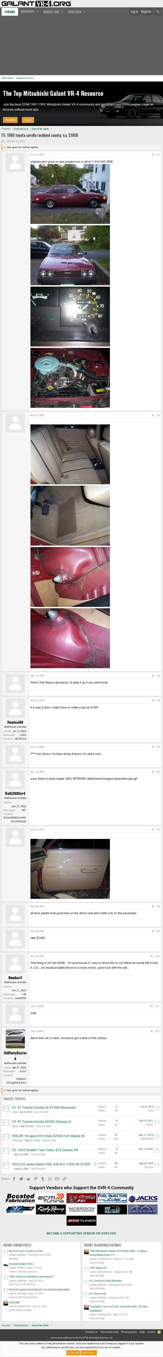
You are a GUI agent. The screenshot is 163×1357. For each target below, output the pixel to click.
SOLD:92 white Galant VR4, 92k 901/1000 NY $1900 (51, 1164)
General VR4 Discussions (23, 1271)
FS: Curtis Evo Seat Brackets (106, 1280)
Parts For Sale (97, 1288)
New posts (7, 78)
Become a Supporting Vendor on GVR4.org (81, 1233)
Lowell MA (20, 998)
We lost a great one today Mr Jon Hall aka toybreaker (39, 1289)
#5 (158, 747)
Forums (10, 12)
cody (14, 1112)
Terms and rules (109, 1331)
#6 (158, 772)
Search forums (24, 78)
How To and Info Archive (22, 1284)
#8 (158, 906)
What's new (75, 12)
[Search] (157, 11)
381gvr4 (148, 1167)
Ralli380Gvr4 (15, 793)
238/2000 (14, 1302)
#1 (158, 154)
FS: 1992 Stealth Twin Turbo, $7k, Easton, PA (45, 1150)
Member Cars (51, 12)
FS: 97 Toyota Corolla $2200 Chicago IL (42, 1122)
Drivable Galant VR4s (21, 1263)
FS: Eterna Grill (98, 1293)
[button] (29, 11)
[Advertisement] (81, 45)
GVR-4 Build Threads (20, 1310)
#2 (158, 415)
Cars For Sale (41, 1112)
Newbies (13, 1258)
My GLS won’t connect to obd (26, 1251)
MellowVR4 (147, 1138)
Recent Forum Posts (17, 1245)
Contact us (91, 1331)
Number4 (15, 977)
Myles (15, 1126)
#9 (158, 931)
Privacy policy (129, 1331)
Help (142, 1331)
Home (151, 1331)
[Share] (152, 154)
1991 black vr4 (98, 1267)
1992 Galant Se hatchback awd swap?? (31, 1276)
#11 (157, 1006)
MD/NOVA (20, 738)
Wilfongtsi (17, 1140)
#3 (158, 675)
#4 (158, 700)
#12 (157, 1031)
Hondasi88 (15, 722)
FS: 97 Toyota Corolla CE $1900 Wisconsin (44, 1107)
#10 (157, 956)
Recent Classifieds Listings (102, 1245)
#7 (158, 829)
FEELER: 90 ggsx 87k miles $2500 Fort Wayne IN (48, 1136)
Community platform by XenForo (81, 1338)
